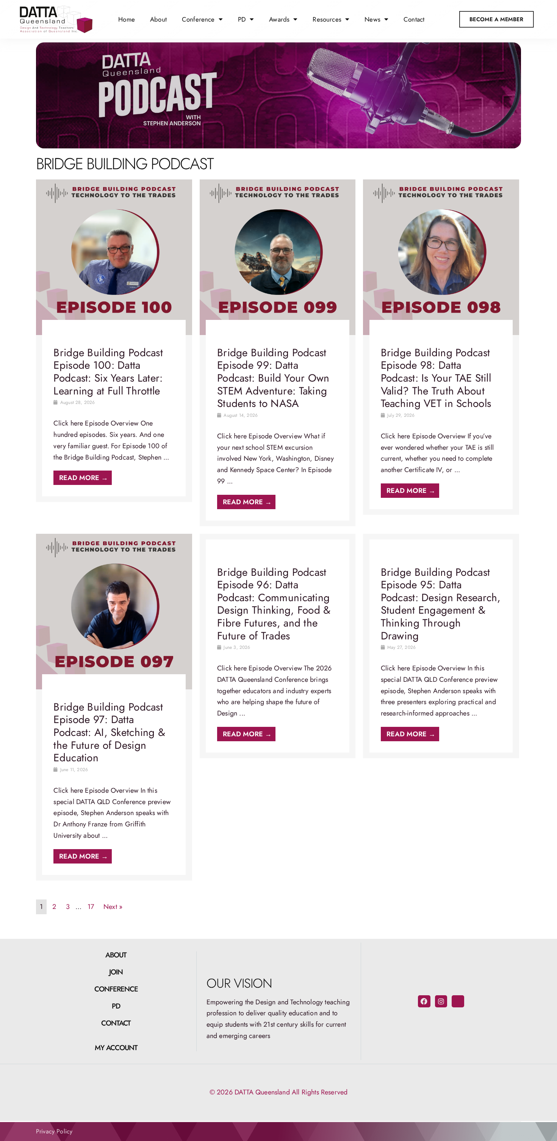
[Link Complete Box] (114, 340)
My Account (116, 1048)
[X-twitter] (458, 1001)
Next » (112, 907)
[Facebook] (424, 1001)
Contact (414, 19)
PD (116, 1006)
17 (91, 907)
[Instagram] (441, 1001)
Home (126, 19)
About (158, 19)
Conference (116, 989)
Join (116, 972)
